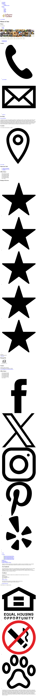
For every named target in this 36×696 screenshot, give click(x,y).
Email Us (12, 369)
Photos (3, 27)
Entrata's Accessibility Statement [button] (6, 562)
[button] (19, 688)
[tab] (19, 27)
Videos (3, 28)
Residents (3, 3)
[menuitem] (19, 2)
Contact (5, 4)
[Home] (7, 18)
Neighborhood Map (6, 5)
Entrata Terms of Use (5, 583)
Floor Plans (3, 2)
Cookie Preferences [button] (5, 561)
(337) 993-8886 (2, 19)
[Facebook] (19, 412)
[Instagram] (19, 481)
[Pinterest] (19, 515)
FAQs (3, 6)
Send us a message (4, 579)
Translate (3, 554)
